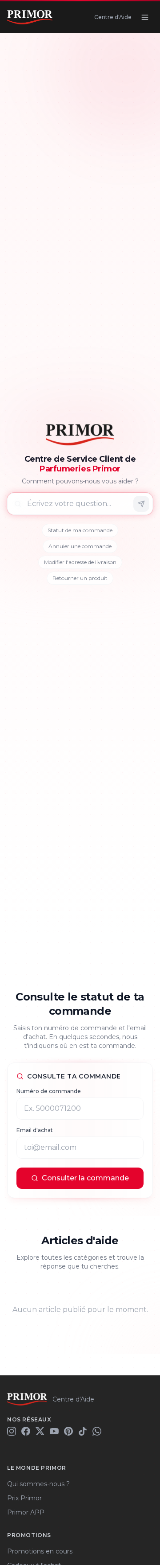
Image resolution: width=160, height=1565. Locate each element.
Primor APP (25, 1512)
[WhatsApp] (96, 1431)
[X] (40, 1431)
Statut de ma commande (80, 530)
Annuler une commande (80, 546)
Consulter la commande (85, 1178)
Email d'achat (34, 1130)
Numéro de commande (48, 1091)
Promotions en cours (39, 1551)
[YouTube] (54, 1431)
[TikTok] (82, 1431)
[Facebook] (25, 1431)
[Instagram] (11, 1431)
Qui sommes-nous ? (38, 1484)
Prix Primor (24, 1498)
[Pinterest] (68, 1431)
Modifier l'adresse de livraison (80, 562)
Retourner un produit (80, 578)
